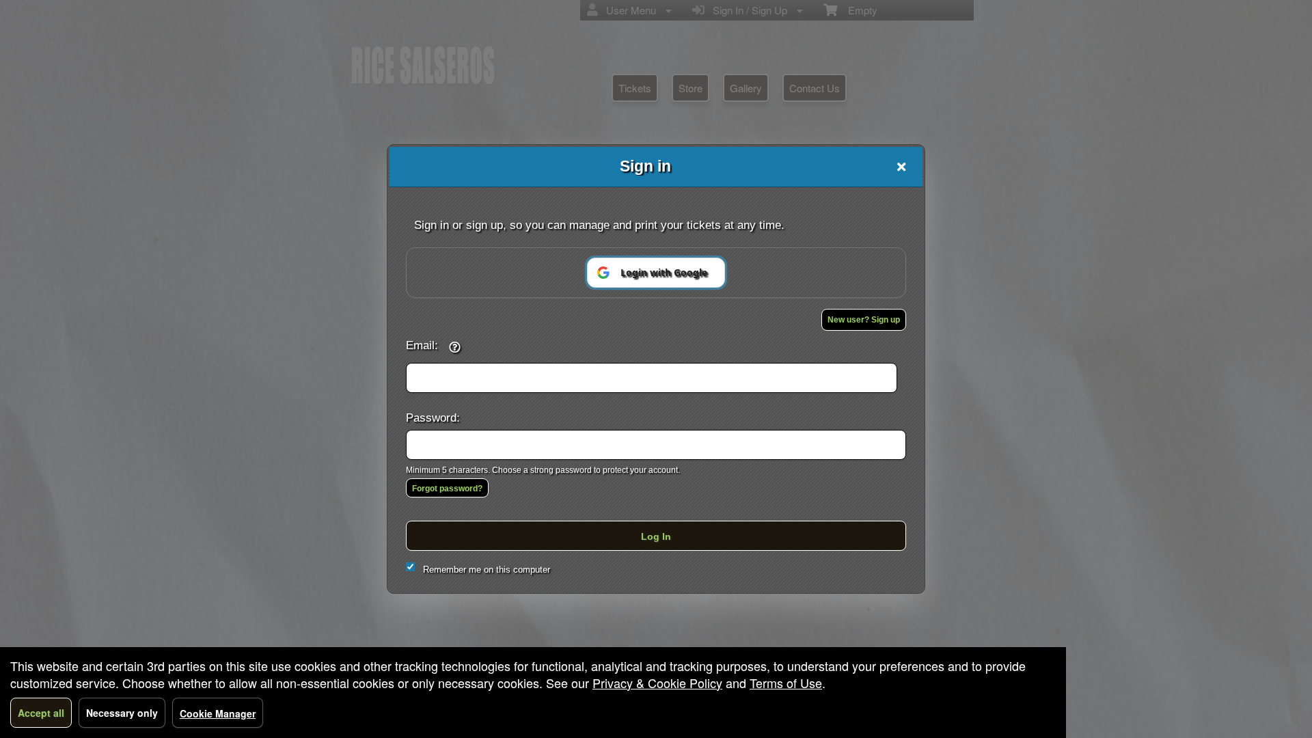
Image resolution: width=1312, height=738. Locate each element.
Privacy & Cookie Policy (657, 683)
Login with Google (663, 272)
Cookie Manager (218, 713)
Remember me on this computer (486, 569)
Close (901, 166)
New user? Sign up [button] (864, 320)
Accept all (41, 713)
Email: (422, 345)
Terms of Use (786, 683)
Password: (433, 417)
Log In (656, 536)
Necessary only (122, 713)
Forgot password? (447, 488)
